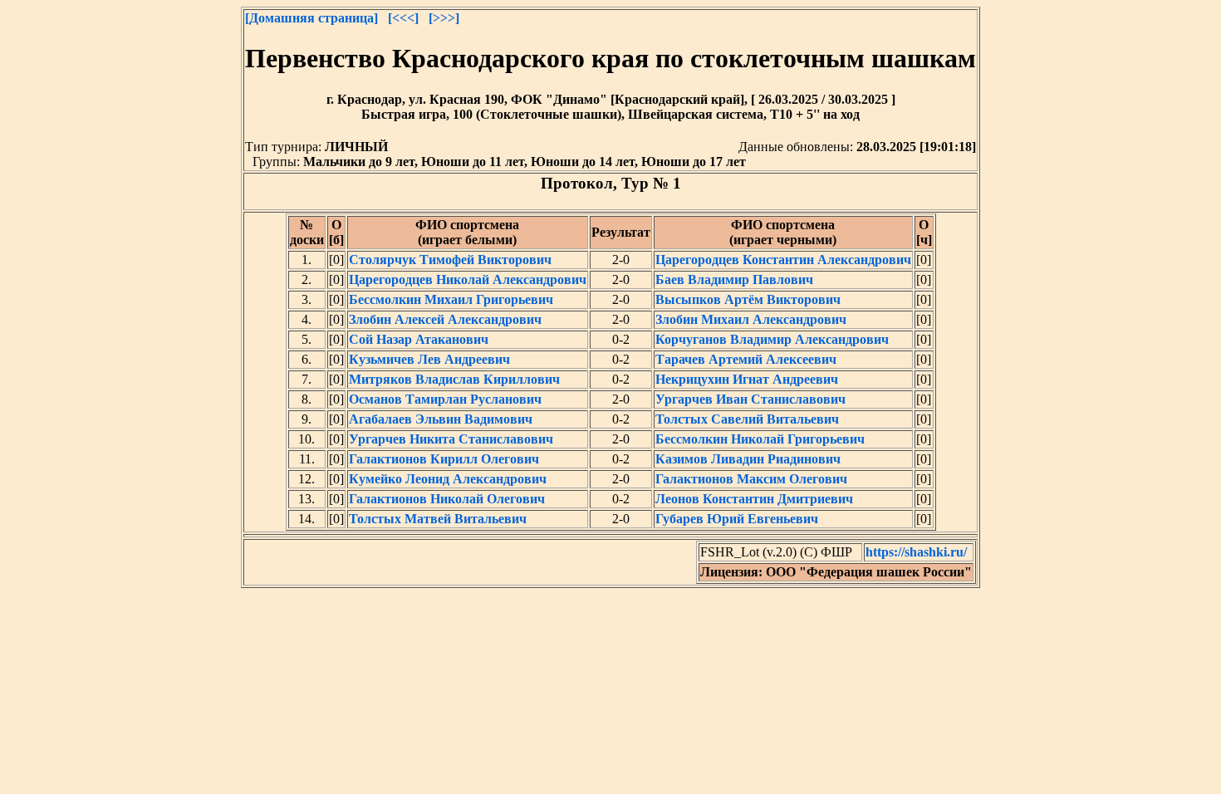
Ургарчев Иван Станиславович (750, 399)
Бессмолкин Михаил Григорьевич (451, 299)
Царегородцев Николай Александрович (467, 279)
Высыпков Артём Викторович (748, 299)
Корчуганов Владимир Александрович (772, 339)
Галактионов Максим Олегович (751, 479)
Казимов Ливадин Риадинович (748, 459)
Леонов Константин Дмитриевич (754, 499)
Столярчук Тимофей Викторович (450, 259)
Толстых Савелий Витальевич (747, 419)
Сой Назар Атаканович (418, 339)
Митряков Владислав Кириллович (454, 379)
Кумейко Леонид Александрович (448, 479)
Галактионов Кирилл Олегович (444, 459)
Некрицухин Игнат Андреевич (746, 379)
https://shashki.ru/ (916, 552)
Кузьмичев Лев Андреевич (429, 359)
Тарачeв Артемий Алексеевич (745, 359)
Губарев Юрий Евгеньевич (736, 519)
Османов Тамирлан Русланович (445, 399)
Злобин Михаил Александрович (750, 319)
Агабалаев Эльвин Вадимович (440, 419)
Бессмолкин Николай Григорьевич (760, 439)
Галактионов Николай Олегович (447, 499)
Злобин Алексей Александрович (445, 319)
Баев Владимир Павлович (734, 279)
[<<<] (403, 18)
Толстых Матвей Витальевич (438, 519)
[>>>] (444, 18)
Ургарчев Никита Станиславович (451, 439)
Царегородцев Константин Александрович (783, 259)
